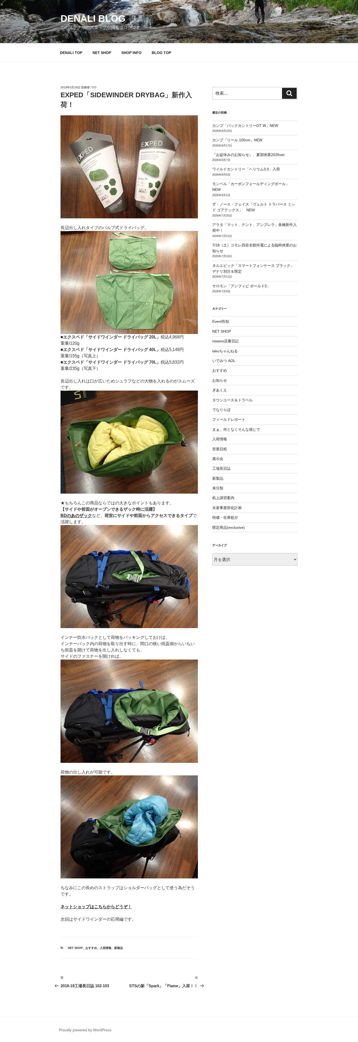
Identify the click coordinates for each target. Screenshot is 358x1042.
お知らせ (219, 380)
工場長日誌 (221, 468)
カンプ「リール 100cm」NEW (237, 140)
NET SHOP (102, 53)
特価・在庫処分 (225, 517)
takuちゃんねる (225, 351)
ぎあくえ (219, 390)
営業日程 (219, 449)
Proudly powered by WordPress (85, 1030)
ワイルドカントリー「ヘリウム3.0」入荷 (246, 169)
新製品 (118, 947)
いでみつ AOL (223, 361)
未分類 (217, 488)
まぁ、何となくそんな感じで (236, 429)
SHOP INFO (131, 53)
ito (93, 87)
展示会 (217, 459)
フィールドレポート (228, 419)
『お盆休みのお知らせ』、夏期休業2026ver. (248, 155)
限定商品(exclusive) (228, 527)
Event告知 (220, 321)
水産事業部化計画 (227, 508)
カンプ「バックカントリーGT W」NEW (245, 125)
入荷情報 (105, 947)
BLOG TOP (161, 53)
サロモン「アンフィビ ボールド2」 (241, 286)
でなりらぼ (221, 410)
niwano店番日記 (225, 341)
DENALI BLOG (93, 18)
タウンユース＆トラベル (232, 400)
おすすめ (91, 947)
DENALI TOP (71, 53)
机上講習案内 (223, 498)
